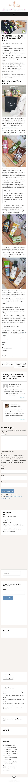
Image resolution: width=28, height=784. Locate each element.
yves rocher (14, 355)
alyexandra (11, 43)
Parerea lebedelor (9, 747)
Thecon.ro (17, 781)
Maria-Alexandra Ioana (9, 516)
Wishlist (7, 770)
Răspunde (22, 397)
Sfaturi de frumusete (10, 757)
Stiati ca (7, 759)
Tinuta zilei (8, 764)
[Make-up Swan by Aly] (14, 5)
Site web (3, 481)
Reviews (7, 755)
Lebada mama (8, 745)
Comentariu (4, 434)
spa (6, 355)
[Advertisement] (14, 552)
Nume (3, 468)
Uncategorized (8, 768)
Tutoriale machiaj (9, 766)
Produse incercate (9, 749)
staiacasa (10, 355)
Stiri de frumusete (18, 43)
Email (3, 475)
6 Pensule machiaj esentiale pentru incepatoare (20, 364)
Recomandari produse (10, 753)
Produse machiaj (9, 751)
